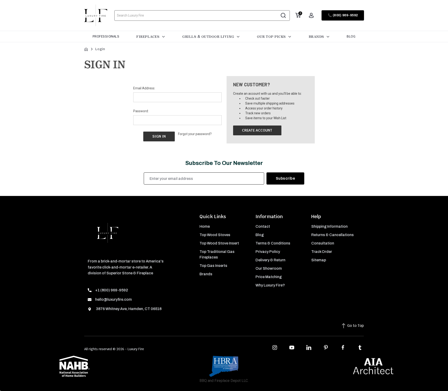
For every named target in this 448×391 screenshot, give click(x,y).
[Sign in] (311, 15)
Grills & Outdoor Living (208, 36)
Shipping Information (329, 226)
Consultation (322, 243)
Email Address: (144, 88)
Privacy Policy (268, 252)
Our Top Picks (272, 36)
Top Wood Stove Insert (219, 243)
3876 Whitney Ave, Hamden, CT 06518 (128, 309)
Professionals (106, 36)
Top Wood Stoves (215, 235)
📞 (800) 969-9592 (343, 15)
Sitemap (318, 260)
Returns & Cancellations (332, 235)
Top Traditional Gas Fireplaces (217, 254)
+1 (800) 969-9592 (111, 290)
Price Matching (269, 277)
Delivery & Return (270, 260)
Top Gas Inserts (213, 266)
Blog (351, 36)
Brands (317, 36)
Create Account (257, 130)
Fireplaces (148, 36)
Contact (263, 226)
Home (205, 226)
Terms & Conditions (273, 243)
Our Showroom (269, 268)
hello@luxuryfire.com (113, 299)
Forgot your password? (195, 134)
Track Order (321, 252)
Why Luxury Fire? (270, 285)
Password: (141, 111)
